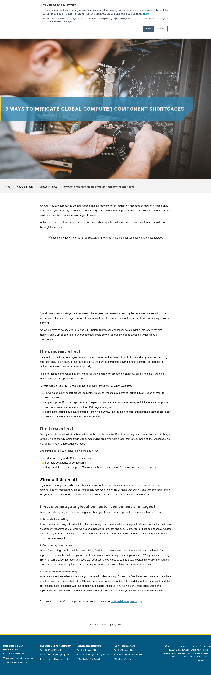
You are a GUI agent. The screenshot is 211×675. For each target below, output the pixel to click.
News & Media (25, 187)
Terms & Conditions (201, 646)
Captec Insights (48, 187)
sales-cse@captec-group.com (56, 654)
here (146, 13)
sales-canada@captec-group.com (95, 654)
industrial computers (124, 601)
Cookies (169, 646)
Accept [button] (148, 28)
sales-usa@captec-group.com (130, 654)
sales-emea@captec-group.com (20, 658)
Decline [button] (161, 28)
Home (6, 187)
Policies (182, 646)
